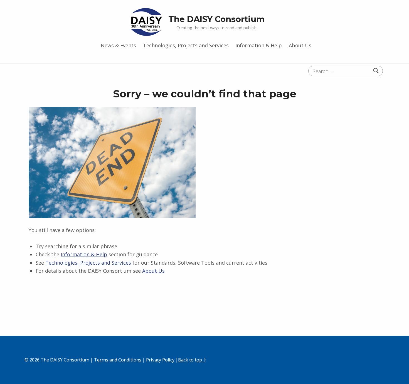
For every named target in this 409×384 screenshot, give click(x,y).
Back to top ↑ (192, 360)
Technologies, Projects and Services (186, 45)
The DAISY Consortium (216, 19)
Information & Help (258, 45)
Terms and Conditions (117, 360)
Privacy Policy (160, 360)
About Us (300, 45)
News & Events (118, 45)
